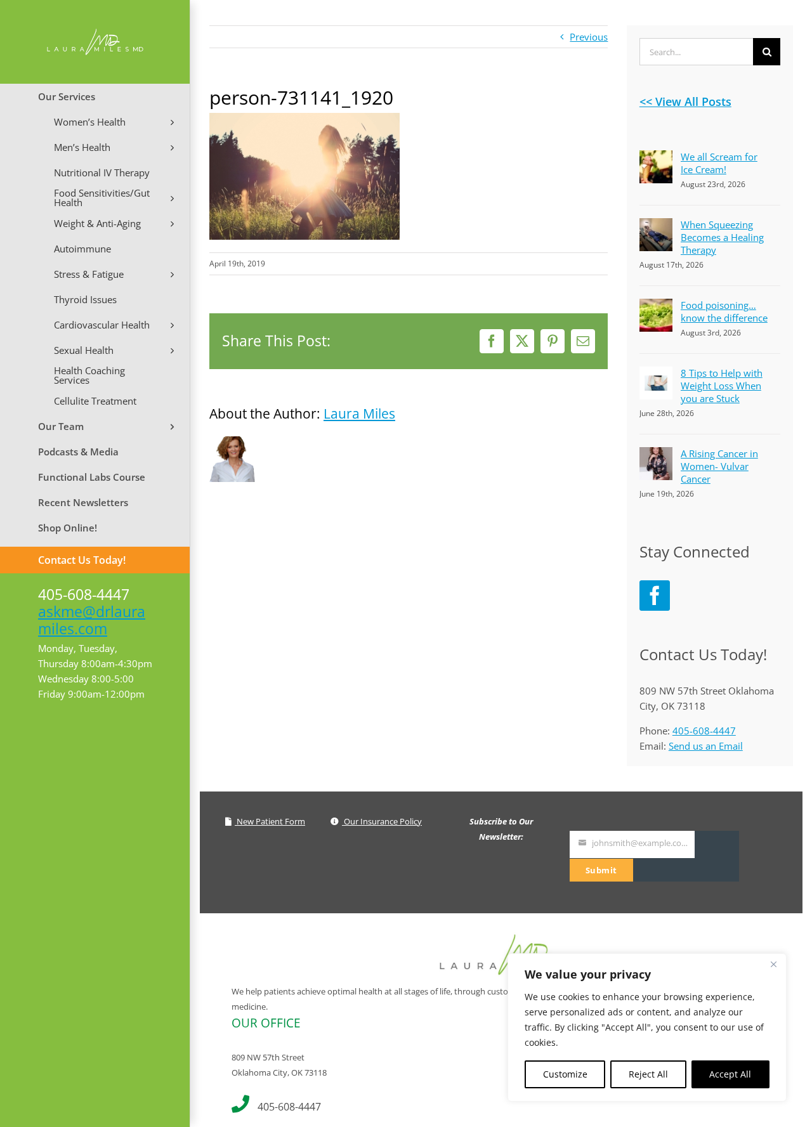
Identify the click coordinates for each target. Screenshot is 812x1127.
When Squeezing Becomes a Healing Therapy (722, 237)
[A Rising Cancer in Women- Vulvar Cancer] (655, 454)
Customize (565, 1074)
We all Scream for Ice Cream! (719, 163)
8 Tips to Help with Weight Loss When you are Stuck (722, 386)
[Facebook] (654, 595)
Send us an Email (706, 745)
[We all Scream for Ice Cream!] (655, 158)
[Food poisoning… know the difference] (655, 306)
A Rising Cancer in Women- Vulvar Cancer (719, 466)
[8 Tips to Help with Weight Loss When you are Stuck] (655, 374)
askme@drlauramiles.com (91, 620)
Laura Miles (359, 413)
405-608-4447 (704, 730)
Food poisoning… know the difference (724, 311)
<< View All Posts (685, 101)
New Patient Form (270, 821)
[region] (647, 1027)
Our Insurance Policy (382, 821)
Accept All (730, 1074)
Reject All (648, 1074)
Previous (589, 36)
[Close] (773, 964)
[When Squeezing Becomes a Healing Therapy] (655, 225)
